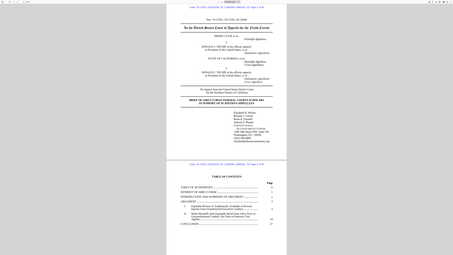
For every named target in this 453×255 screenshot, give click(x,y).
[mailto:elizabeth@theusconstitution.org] (250, 140)
